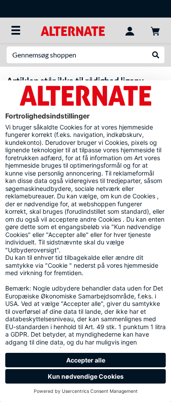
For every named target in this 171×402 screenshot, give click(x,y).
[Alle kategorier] (16, 30)
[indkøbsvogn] (155, 30)
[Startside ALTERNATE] (72, 30)
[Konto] (130, 30)
